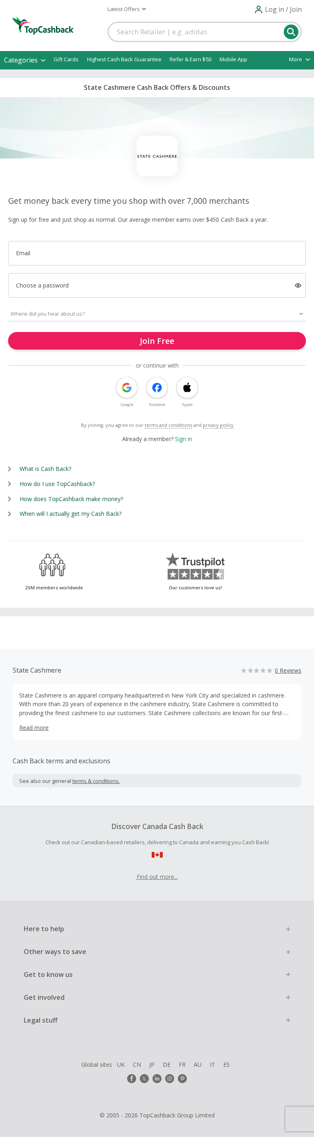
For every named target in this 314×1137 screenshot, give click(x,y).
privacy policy (218, 425)
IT (212, 1064)
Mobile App (233, 59)
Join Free (157, 340)
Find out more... (157, 877)
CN (137, 1064)
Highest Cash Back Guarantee (124, 59)
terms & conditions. (96, 781)
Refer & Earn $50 (190, 59)
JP (152, 1064)
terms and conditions (168, 425)
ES (226, 1064)
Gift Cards (66, 59)
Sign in (183, 439)
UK (121, 1064)
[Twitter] (144, 1078)
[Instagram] (169, 1078)
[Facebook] (131, 1078)
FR (182, 1064)
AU (198, 1064)
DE (166, 1064)
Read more (34, 727)
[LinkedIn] (157, 1078)
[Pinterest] (182, 1078)
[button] (127, 9)
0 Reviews (288, 670)
